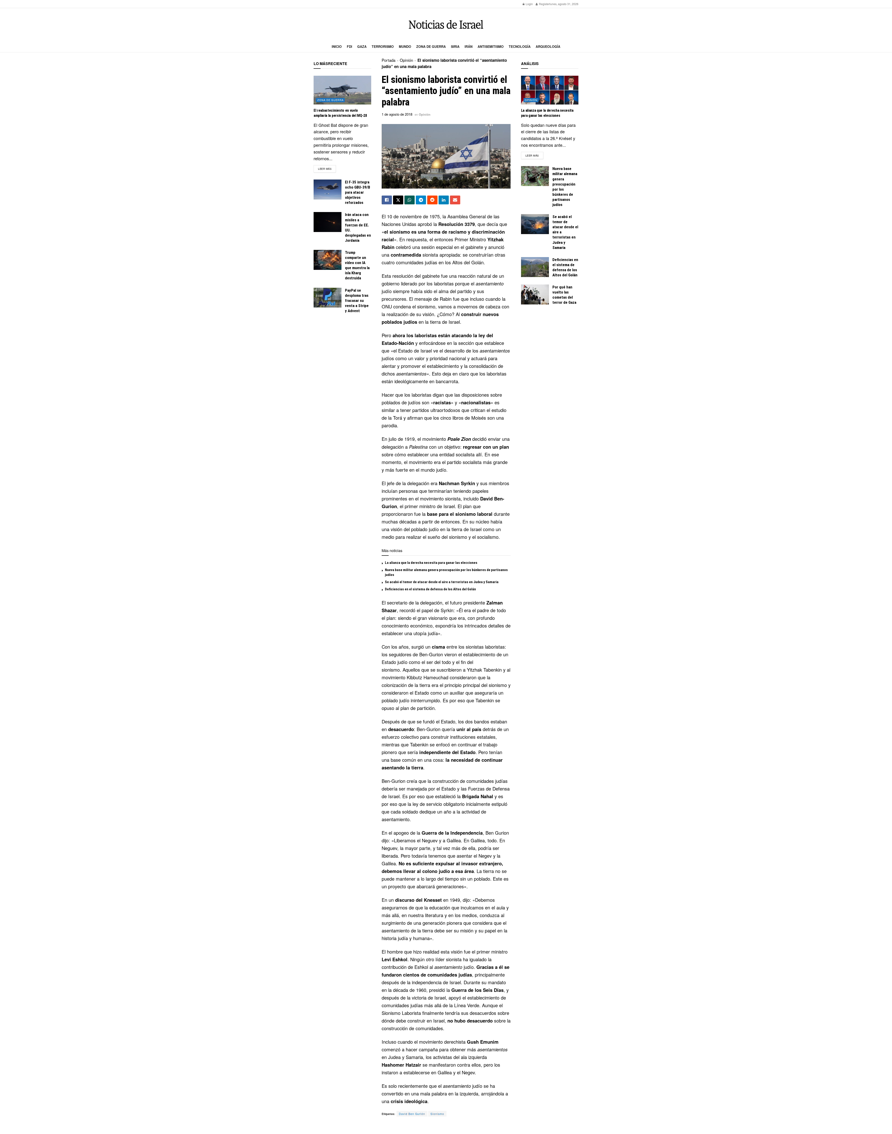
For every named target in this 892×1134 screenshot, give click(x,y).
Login (529, 4)
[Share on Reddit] (432, 200)
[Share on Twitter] (398, 200)
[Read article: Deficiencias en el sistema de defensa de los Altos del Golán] (535, 267)
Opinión (406, 60)
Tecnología (520, 46)
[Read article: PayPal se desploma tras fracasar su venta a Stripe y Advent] (327, 298)
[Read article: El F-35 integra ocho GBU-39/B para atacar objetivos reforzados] (327, 189)
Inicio (337, 46)
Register (544, 4)
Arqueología (548, 46)
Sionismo (437, 1114)
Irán (468, 46)
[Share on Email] (455, 200)
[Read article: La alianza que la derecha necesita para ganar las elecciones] (550, 90)
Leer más (327, 168)
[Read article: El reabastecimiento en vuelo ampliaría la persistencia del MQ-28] (342, 90)
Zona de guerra (431, 46)
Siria (455, 46)
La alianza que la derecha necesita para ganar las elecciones (431, 563)
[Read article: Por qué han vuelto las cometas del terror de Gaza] (535, 294)
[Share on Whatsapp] (409, 200)
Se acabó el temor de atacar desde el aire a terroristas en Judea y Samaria (441, 582)
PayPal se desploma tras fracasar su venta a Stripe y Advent (357, 300)
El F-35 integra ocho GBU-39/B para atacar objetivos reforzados (357, 192)
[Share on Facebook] (387, 200)
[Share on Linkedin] (444, 200)
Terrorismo (383, 46)
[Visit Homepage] (446, 24)
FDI (349, 46)
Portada (388, 60)
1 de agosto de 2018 (397, 114)
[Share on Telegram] (421, 200)
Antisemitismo (491, 46)
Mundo (405, 46)
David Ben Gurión (412, 1114)
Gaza (362, 46)
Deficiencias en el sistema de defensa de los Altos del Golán (430, 589)
